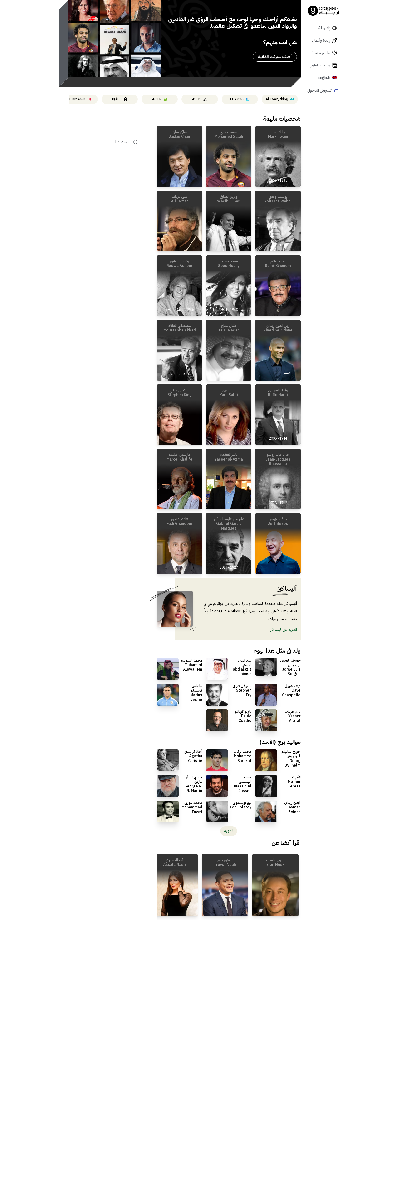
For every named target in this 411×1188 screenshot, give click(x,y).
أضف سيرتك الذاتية (275, 56)
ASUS (196, 99)
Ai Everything (277, 99)
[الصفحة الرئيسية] (323, 11)
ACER (156, 99)
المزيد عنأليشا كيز (283, 629)
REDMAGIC (76, 99)
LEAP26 (237, 99)
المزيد (228, 831)
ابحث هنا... (121, 142)
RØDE (117, 99)
